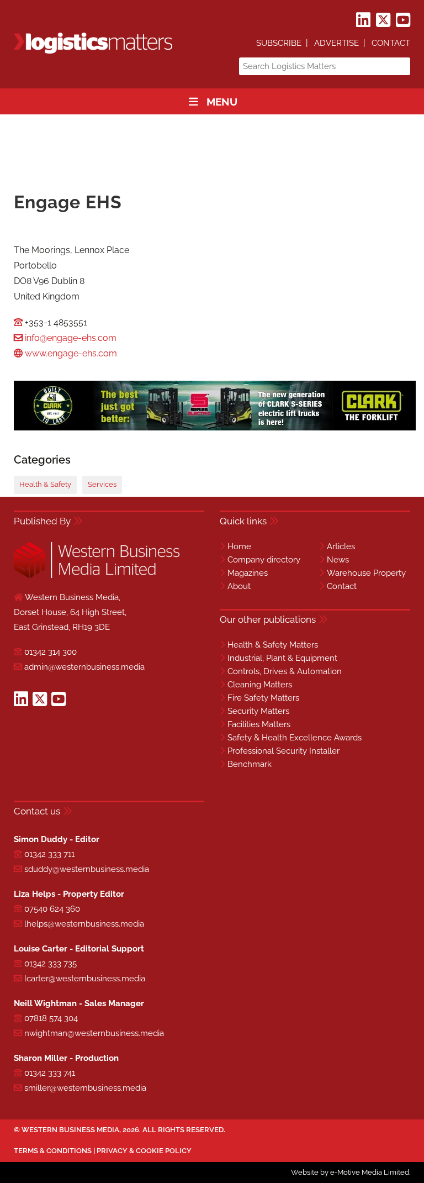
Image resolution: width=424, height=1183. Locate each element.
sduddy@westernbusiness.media (86, 869)
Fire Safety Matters (263, 698)
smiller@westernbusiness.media (85, 1088)
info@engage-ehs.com (70, 338)
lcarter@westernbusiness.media (84, 979)
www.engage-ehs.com (71, 353)
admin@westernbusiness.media (84, 667)
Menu (221, 102)
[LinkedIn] (363, 20)
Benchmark (249, 764)
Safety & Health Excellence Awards (294, 738)
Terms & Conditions (53, 1151)
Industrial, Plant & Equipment (282, 658)
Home (239, 546)
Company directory (263, 560)
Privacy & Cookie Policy (144, 1151)
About (239, 586)
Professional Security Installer (283, 751)
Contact (391, 43)
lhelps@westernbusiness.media (84, 924)
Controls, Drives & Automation (284, 671)
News (338, 560)
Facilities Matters (258, 724)
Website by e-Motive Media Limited (350, 1172)
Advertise (336, 43)
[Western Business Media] (96, 576)
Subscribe (278, 43)
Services (102, 484)
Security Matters (258, 711)
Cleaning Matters (259, 685)
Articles (341, 546)
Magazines (247, 573)
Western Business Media (70, 1130)
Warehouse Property (366, 573)
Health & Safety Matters (272, 645)
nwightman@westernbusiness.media (94, 1033)
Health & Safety (45, 484)
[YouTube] (403, 20)
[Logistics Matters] (93, 52)
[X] (383, 20)
